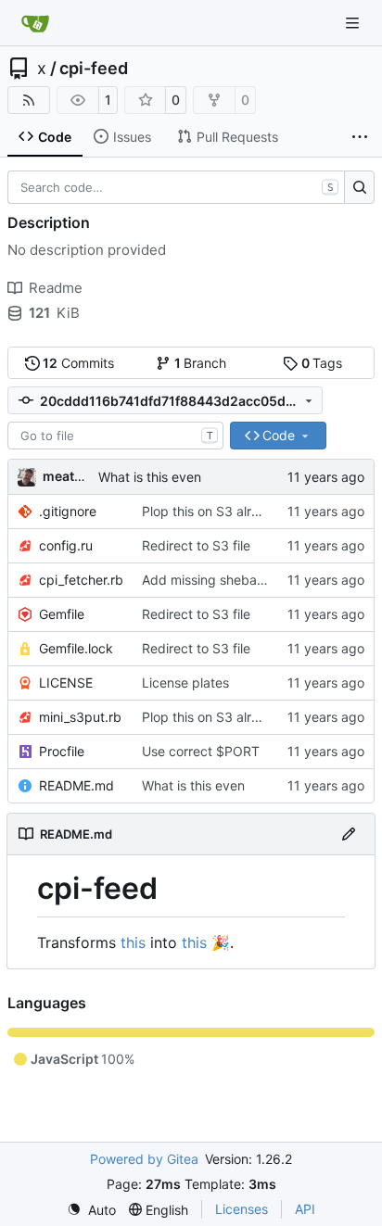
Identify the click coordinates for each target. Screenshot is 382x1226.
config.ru (66, 545)
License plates (185, 682)
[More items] (360, 137)
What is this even (149, 477)
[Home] (35, 23)
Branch (200, 363)
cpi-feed (93, 68)
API (305, 1209)
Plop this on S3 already (212, 511)
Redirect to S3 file (196, 545)
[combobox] (115, 435)
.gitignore (67, 511)
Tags (322, 363)
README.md (76, 785)
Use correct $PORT (201, 751)
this (133, 942)
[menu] (91, 1210)
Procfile (61, 751)
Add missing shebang (207, 580)
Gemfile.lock (76, 648)
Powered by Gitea (144, 1159)
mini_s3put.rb (80, 717)
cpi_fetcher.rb (81, 580)
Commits (78, 363)
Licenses (241, 1209)
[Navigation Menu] (354, 22)
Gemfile (61, 614)
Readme (56, 288)
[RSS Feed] (28, 100)
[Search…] (359, 187)
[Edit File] (348, 834)
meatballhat (80, 476)
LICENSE (66, 682)
